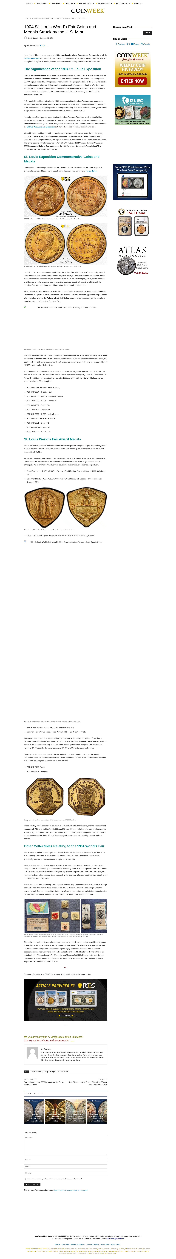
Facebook (121, 44)
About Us (57, 1244)
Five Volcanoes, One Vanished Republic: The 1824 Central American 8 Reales (34, 1117)
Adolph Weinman (36, 1072)
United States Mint (32, 58)
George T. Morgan (49, 1072)
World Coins (34, 1111)
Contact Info (65, 1244)
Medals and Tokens (36, 18)
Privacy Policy (105, 1244)
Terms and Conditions (92, 1244)
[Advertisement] (132, 145)
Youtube (136, 44)
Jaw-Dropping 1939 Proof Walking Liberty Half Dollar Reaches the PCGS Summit (76, 1117)
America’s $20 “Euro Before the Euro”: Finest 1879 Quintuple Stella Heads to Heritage (55, 1116)
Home (26, 18)
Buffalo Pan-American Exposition (41, 127)
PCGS (42, 46)
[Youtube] (132, 44)
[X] (127, 44)
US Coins (55, 1109)
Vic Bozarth (34, 38)
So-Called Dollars (63, 1072)
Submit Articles (115, 1244)
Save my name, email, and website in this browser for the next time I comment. (54, 1179)
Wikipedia (146, 44)
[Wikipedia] (141, 44)
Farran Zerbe (91, 171)
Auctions (76, 1111)
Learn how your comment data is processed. (71, 1190)
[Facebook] (116, 44)
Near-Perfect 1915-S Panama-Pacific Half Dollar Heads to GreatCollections (97, 1117)
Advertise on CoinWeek (78, 1244)
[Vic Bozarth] (26, 37)
